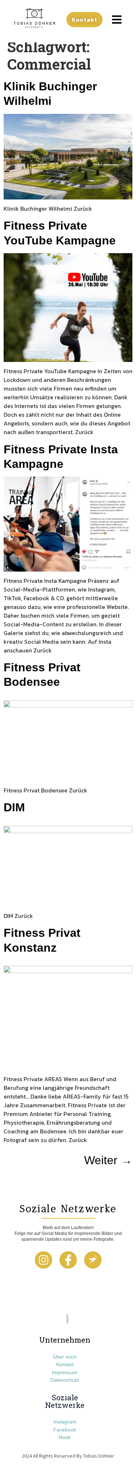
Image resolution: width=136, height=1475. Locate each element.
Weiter (108, 1160)
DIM (14, 807)
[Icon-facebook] (68, 1260)
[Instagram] (43, 1260)
